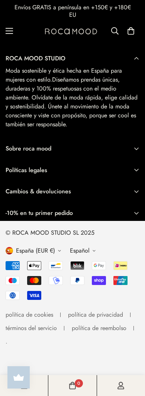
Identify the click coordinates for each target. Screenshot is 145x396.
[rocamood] (72, 30)
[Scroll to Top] (131, 356)
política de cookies (29, 314)
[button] (130, 30)
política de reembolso (99, 328)
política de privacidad (95, 314)
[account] (121, 385)
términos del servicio (31, 328)
